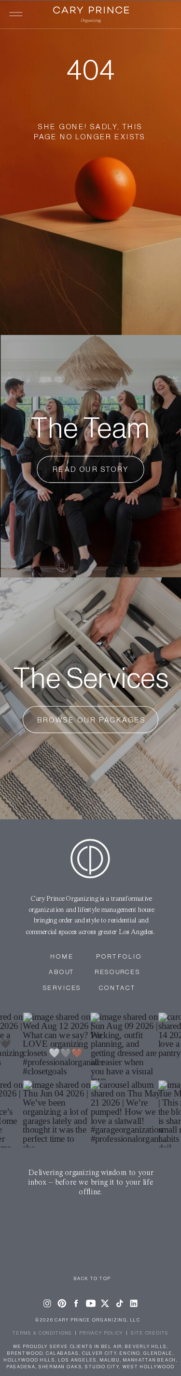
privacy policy (102, 1333)
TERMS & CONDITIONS (42, 1333)
